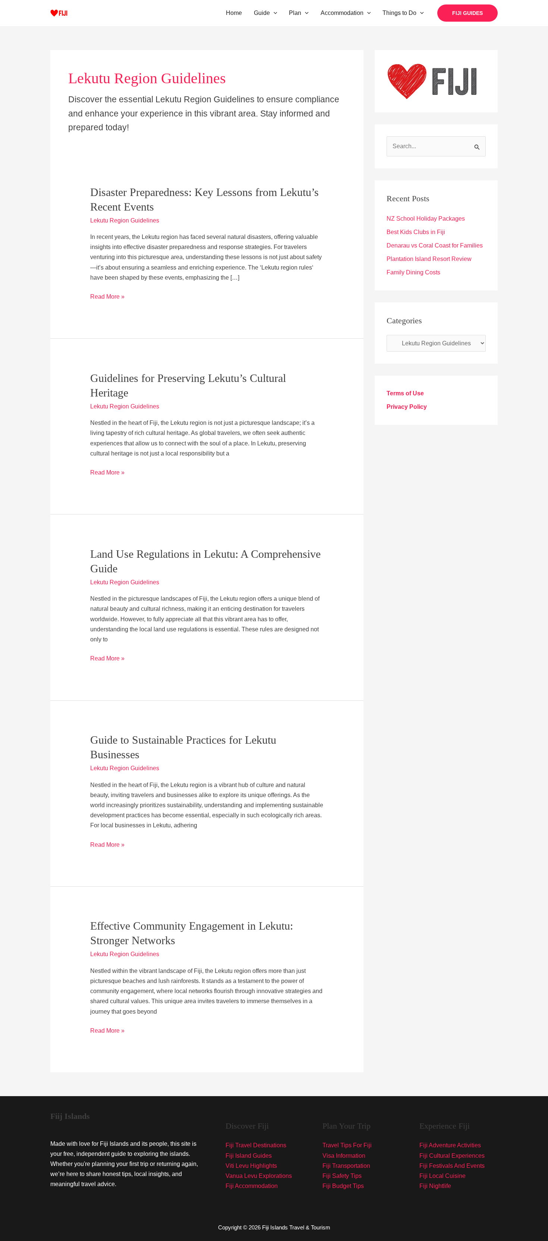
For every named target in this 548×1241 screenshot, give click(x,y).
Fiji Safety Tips (342, 1176)
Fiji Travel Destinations (256, 1145)
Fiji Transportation (346, 1166)
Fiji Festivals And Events (452, 1166)
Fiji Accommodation (252, 1186)
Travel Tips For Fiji (347, 1145)
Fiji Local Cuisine (442, 1176)
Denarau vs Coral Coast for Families (435, 245)
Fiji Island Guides (249, 1156)
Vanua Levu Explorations (259, 1176)
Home (234, 13)
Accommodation (342, 13)
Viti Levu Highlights (251, 1166)
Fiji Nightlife (435, 1186)
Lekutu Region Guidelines (124, 220)
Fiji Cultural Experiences (452, 1156)
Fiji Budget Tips (343, 1186)
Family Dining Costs (413, 272)
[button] (273, 13)
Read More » (107, 297)
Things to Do (399, 13)
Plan (295, 13)
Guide (262, 13)
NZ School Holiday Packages (426, 218)
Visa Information (343, 1156)
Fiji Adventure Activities (450, 1145)
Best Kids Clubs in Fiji (416, 232)
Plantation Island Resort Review (429, 259)
